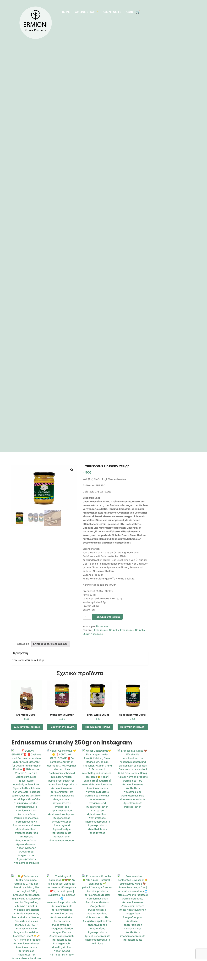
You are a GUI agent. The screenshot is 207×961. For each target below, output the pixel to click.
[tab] (22, 644)
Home (65, 12)
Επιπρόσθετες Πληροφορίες (50, 643)
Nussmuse (102, 626)
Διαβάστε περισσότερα (27, 726)
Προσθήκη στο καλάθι (107, 616)
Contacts (112, 12)
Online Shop (85, 12)
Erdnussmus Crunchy (106, 630)
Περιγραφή (22, 643)
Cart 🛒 (133, 12)
